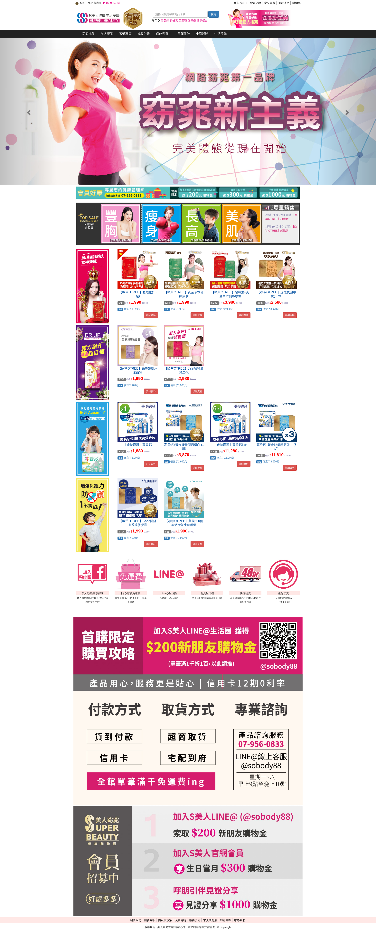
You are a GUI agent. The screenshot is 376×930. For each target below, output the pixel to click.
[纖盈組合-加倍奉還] (275, 17)
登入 (236, 2)
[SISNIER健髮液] (188, 111)
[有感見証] (133, 17)
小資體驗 (202, 33)
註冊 (244, 2)
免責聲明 (180, 920)
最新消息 (283, 2)
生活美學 (220, 33)
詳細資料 (151, 315)
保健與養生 (164, 33)
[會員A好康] (188, 187)
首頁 (82, 2)
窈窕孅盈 (88, 33)
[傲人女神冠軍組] (120, 223)
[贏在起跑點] (201, 223)
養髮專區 (125, 33)
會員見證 (255, 2)
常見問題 (269, 2)
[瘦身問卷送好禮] (161, 223)
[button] (28, 111)
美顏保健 (183, 33)
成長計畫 (143, 33)
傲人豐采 (107, 33)
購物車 (296, 2)
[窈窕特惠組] (243, 17)
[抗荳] (241, 223)
